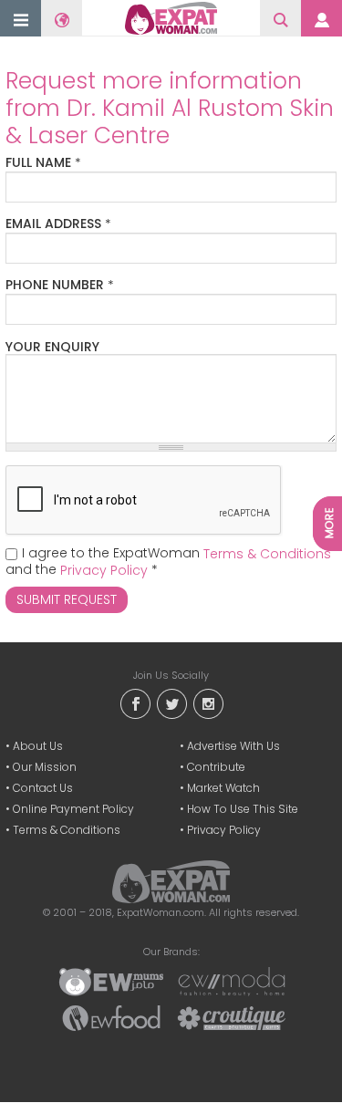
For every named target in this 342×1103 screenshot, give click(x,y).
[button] (21, 19)
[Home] (171, 18)
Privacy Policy (104, 570)
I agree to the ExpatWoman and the (168, 562)
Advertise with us (233, 746)
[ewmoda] (231, 981)
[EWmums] (111, 981)
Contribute (216, 767)
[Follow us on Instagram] (208, 703)
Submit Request (66, 599)
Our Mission (45, 767)
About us (38, 746)
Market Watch (223, 788)
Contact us (43, 788)
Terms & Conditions (267, 554)
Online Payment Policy (73, 809)
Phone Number (59, 285)
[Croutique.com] (231, 1017)
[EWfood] (111, 1017)
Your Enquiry (52, 347)
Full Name (43, 163)
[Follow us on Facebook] (135, 703)
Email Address (58, 224)
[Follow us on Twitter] (171, 703)
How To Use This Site (242, 809)
